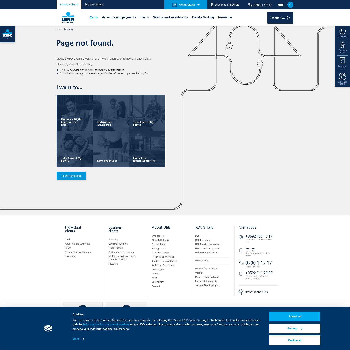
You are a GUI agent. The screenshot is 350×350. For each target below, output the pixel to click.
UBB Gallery (158, 269)
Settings (292, 328)
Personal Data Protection (207, 277)
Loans (144, 17)
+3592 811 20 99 (259, 273)
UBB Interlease (202, 240)
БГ (290, 4)
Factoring (113, 264)
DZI (197, 236)
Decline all (294, 340)
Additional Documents (163, 265)
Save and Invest (107, 161)
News (155, 278)
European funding (161, 252)
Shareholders (158, 244)
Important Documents (206, 281)
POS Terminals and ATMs (121, 252)
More (76, 338)
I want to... (278, 17)
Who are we (158, 236)
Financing (113, 239)
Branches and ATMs (227, 4)
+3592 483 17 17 (259, 236)
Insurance (225, 17)
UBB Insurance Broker (206, 252)
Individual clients (69, 4)
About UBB (161, 227)
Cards (94, 17)
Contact (156, 286)
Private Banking (203, 17)
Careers (156, 273)
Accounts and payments (119, 17)
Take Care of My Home (143, 123)
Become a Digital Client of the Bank (71, 122)
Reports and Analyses (163, 257)
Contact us (247, 227)
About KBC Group (160, 240)
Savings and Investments (170, 17)
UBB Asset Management (207, 248)
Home (59, 29)
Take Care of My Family (71, 159)
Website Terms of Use (206, 268)
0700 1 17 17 (262, 5)
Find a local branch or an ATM (144, 159)
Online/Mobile (187, 4)
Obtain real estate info (104, 123)
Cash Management (118, 244)
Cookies (199, 273)
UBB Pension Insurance (207, 244)
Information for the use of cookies (106, 324)
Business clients (94, 4)
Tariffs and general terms (164, 261)
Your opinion (158, 282)
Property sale (201, 260)
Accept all (295, 316)
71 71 (251, 250)
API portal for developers (207, 285)
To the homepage (71, 175)
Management (158, 248)
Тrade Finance (115, 248)
